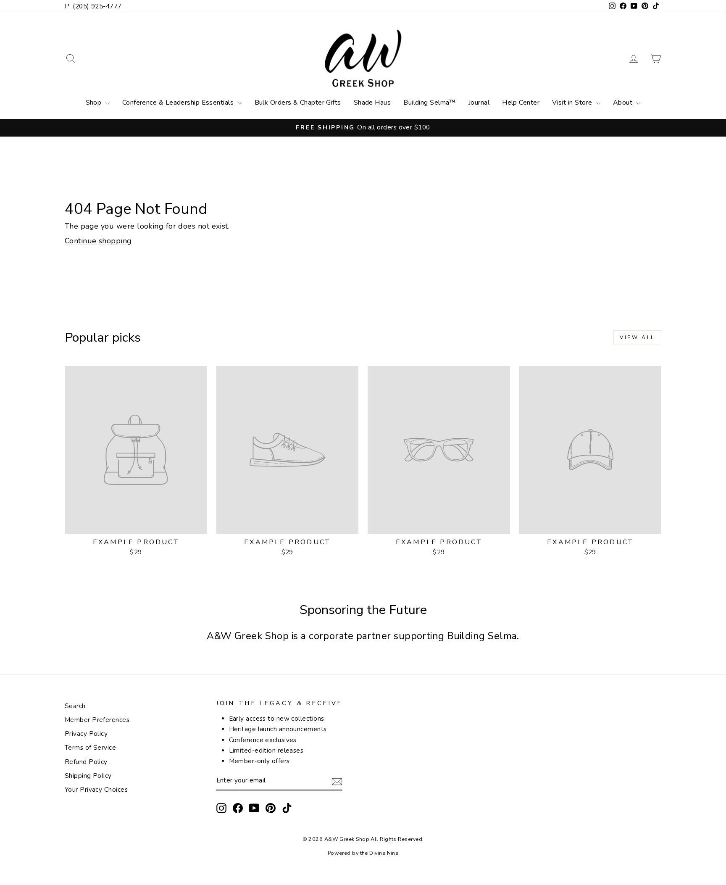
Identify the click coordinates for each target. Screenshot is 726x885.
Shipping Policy (88, 776)
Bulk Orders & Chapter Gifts (298, 102)
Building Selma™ (429, 102)
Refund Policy (86, 762)
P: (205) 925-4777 (93, 6)
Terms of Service (90, 747)
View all (637, 337)
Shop (94, 102)
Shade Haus (372, 102)
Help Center (520, 102)
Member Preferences (97, 720)
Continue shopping (98, 241)
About (623, 102)
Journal (478, 102)
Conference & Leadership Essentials (179, 102)
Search (75, 706)
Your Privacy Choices (96, 789)
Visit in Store (573, 102)
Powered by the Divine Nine (363, 852)
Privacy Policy (86, 734)
